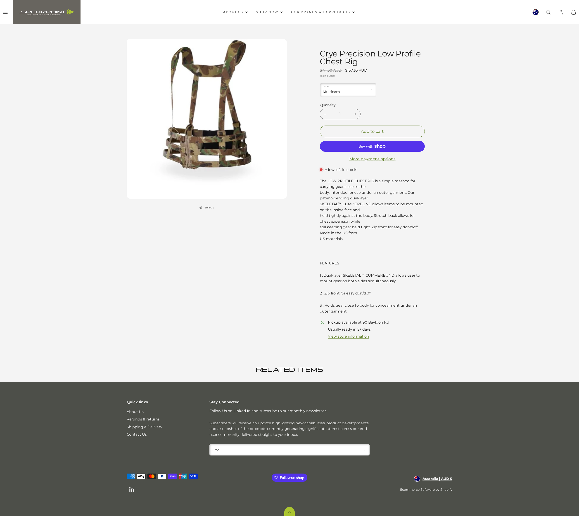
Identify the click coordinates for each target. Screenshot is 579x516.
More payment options (372, 158)
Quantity (328, 105)
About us (233, 12)
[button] (5, 12)
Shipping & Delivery (144, 427)
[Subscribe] (365, 450)
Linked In (242, 411)
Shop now (267, 12)
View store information (348, 336)
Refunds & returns (143, 419)
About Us (135, 412)
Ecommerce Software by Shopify (426, 489)
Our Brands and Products (320, 12)
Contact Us (137, 434)
